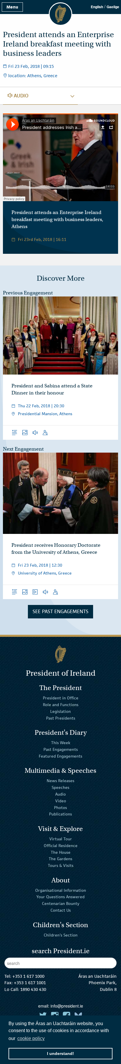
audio (18, 95)
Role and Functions (60, 704)
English (97, 6)
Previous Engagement (28, 293)
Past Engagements (60, 749)
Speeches (60, 787)
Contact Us (61, 910)
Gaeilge (113, 6)
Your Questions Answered (60, 896)
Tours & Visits (60, 865)
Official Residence (61, 845)
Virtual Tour (60, 838)
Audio (60, 794)
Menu (12, 7)
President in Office (60, 698)
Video (60, 800)
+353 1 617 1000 (28, 976)
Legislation (60, 711)
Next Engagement (23, 449)
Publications (60, 814)
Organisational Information (60, 890)
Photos (60, 807)
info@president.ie (67, 1006)
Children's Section (61, 934)
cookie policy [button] (31, 1038)
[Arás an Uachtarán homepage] (60, 654)
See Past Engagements (60, 611)
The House (60, 852)
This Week (60, 742)
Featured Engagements (60, 756)
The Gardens (60, 858)
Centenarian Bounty (60, 903)
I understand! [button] (60, 1053)
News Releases (60, 780)
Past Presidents (60, 717)
